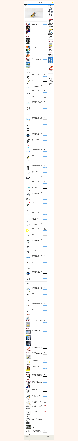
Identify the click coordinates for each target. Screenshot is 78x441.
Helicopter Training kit (34, 352)
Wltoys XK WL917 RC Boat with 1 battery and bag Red (50, 26)
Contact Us (42, 4)
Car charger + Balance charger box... (50, 83)
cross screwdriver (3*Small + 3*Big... (50, 74)
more (50, 5)
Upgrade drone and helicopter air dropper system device (50, 64)
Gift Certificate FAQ (41, 437)
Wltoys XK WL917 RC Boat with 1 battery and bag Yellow (50, 36)
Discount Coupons (41, 438)
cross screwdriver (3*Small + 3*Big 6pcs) (36, 389)
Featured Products (31, 4)
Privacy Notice (48, 437)
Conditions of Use (48, 438)
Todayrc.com (29, 440)
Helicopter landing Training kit (50, 80)
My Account (35, 4)
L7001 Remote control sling (50, 70)
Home (25, 4)
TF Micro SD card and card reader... (50, 76)
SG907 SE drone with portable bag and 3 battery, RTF (50, 16)
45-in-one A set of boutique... (50, 82)
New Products (34, 438)
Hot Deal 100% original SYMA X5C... (50, 75)
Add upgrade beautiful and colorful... (50, 77)
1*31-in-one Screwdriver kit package (35, 360)
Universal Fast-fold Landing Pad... (50, 79)
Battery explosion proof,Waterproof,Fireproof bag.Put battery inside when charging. (50, 50)
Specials (28, 4)
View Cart (39, 4)
